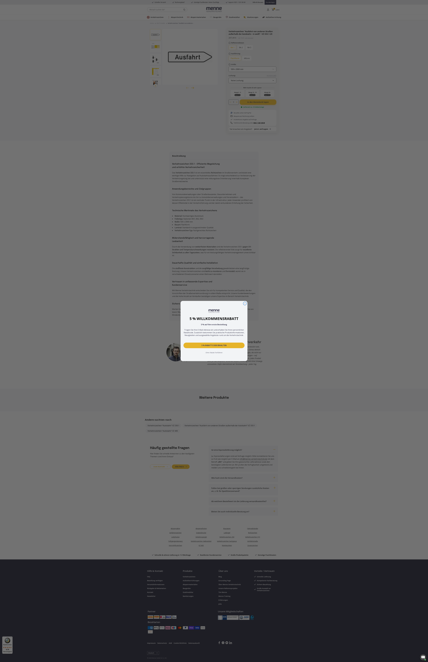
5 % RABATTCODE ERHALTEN (214, 345)
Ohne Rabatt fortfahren (214, 353)
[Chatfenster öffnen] (423, 657)
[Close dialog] (245, 303)
